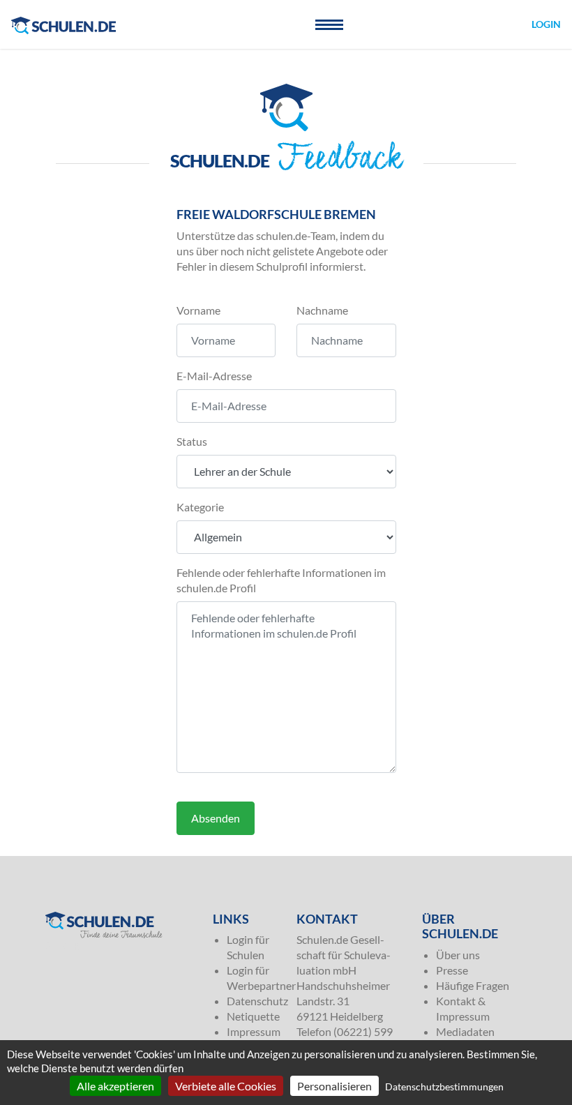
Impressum (253, 1031)
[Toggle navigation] (329, 24)
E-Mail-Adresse (214, 375)
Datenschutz (257, 1000)
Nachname (322, 310)
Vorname (198, 310)
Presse (452, 970)
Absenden (215, 818)
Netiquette (253, 1016)
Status (191, 441)
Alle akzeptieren (115, 1085)
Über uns (458, 954)
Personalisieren (334, 1085)
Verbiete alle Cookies (225, 1085)
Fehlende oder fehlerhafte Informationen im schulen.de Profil (281, 580)
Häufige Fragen (472, 985)
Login (546, 24)
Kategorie (200, 506)
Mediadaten (465, 1031)
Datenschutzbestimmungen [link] (444, 1086)
